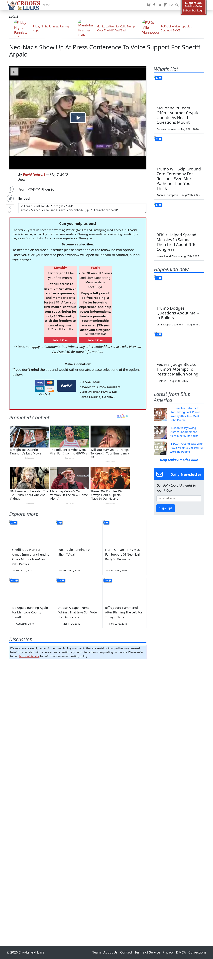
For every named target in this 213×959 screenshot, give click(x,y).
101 (13, 580)
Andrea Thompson (167, 195)
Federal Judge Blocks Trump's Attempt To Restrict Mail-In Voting (177, 369)
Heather (161, 380)
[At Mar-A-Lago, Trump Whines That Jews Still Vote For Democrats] (78, 590)
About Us (110, 952)
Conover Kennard (167, 129)
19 (157, 278)
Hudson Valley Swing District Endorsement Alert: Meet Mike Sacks (184, 432)
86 (157, 139)
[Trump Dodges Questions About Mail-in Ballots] (179, 289)
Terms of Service (29, 656)
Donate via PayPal (66, 386)
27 (12, 522)
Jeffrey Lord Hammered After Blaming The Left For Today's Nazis (123, 612)
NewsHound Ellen (167, 256)
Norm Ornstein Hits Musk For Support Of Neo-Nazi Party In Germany (123, 554)
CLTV (46, 5)
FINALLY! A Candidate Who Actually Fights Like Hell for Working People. (187, 447)
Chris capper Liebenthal (170, 324)
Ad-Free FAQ (61, 351)
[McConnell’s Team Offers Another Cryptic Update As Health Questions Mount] (179, 89)
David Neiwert (34, 174)
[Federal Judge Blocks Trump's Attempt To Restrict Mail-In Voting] (179, 346)
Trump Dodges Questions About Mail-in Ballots (178, 312)
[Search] (177, 5)
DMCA (181, 952)
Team (96, 952)
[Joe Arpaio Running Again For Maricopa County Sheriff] (31, 590)
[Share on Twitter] (10, 198)
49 (157, 204)
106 (59, 580)
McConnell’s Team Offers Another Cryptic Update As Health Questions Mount (178, 115)
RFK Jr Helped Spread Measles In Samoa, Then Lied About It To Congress (177, 242)
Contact (126, 952)
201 (106, 580)
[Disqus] (77, 793)
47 (157, 77)
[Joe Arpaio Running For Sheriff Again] (78, 532)
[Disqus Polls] (77, 704)
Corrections (197, 952)
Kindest (44, 394)
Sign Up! (165, 508)
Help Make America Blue (179, 459)
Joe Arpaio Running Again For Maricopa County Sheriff (30, 612)
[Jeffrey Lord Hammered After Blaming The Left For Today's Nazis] (124, 590)
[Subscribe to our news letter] (171, 5)
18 (157, 334)
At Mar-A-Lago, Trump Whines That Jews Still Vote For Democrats (77, 612)
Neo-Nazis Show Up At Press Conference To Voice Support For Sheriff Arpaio (104, 50)
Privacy (168, 952)
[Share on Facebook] (10, 189)
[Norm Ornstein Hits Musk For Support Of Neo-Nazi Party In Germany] (124, 532)
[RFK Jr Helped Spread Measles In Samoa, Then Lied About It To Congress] (179, 216)
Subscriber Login (193, 10)
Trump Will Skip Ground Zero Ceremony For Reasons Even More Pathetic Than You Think (179, 178)
